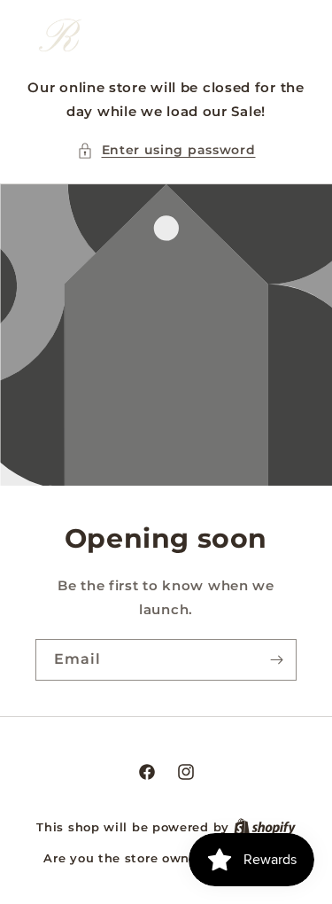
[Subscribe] (276, 660)
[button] (166, 150)
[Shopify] (265, 827)
